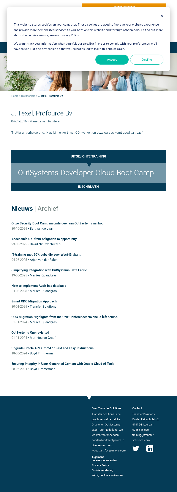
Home (14, 95)
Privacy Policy (100, 465)
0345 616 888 (140, 429)
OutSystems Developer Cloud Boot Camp (86, 172)
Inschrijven (88, 187)
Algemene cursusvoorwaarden (104, 458)
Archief (48, 208)
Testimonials (28, 95)
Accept (112, 59)
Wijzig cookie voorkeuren (107, 475)
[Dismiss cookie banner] (161, 16)
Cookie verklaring (102, 470)
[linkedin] (149, 452)
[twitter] (135, 452)
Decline (147, 59)
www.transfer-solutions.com (109, 450)
